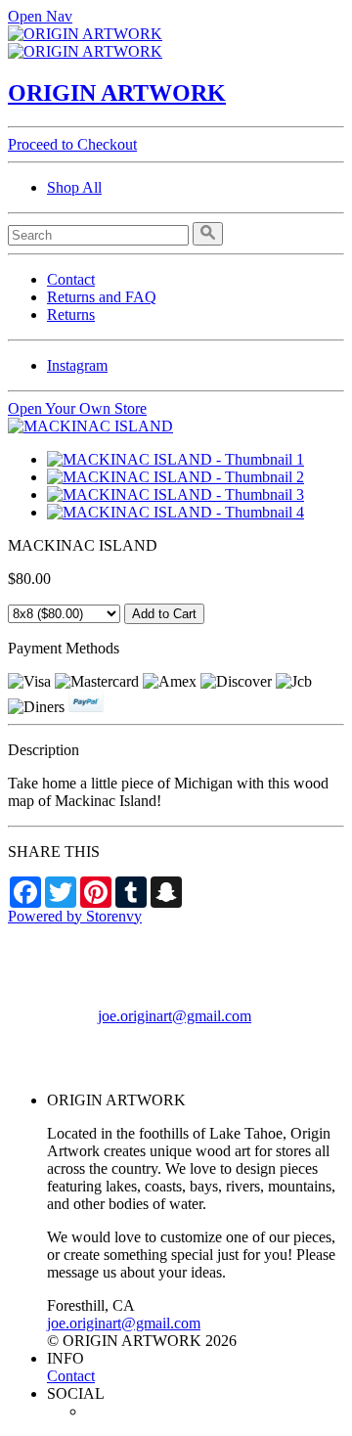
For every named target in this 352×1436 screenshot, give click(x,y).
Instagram (77, 365)
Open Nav (40, 16)
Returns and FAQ (101, 297)
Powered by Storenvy (75, 916)
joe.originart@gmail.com (174, 1016)
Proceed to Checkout (72, 144)
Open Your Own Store (77, 408)
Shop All (74, 187)
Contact (71, 279)
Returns (71, 314)
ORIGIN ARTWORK (117, 93)
